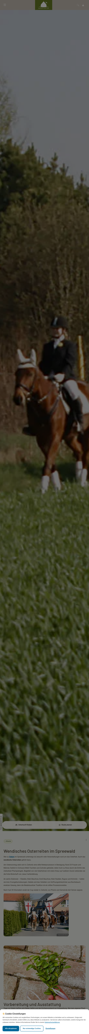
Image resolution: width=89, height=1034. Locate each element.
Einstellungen (50, 1028)
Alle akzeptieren (11, 1028)
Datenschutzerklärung (52, 1022)
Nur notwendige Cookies (32, 1028)
